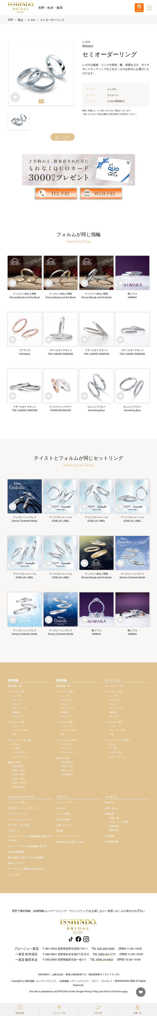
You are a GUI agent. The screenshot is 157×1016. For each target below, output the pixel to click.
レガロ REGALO (115, 100)
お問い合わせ (112, 808)
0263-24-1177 (107, 954)
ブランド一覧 (59, 1012)
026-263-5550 (105, 948)
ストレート (113, 94)
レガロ (32, 20)
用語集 (59, 830)
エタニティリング (17, 813)
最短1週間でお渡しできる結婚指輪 (25, 857)
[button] (19, 119)
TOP (10, 20)
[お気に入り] (140, 994)
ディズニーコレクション (20, 819)
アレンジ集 (13, 874)
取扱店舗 (20, 1012)
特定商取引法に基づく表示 (70, 841)
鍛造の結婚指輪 (16, 851)
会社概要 (109, 835)
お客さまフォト (64, 824)
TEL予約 (98, 1012)
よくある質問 (63, 813)
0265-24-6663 (104, 959)
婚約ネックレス (16, 862)
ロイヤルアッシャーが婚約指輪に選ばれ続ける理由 (29, 838)
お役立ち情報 (63, 819)
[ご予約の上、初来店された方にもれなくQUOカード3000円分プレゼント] (78, 170)
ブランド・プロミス (66, 802)
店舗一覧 (137, 1012)
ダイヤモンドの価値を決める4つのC (26, 868)
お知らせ (60, 808)
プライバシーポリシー (67, 836)
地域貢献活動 (112, 841)
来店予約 (109, 802)
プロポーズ (13, 830)
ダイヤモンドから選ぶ (19, 824)
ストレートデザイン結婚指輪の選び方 (27, 846)
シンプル (111, 88)
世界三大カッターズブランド (23, 808)
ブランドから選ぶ (17, 802)
